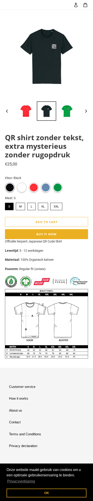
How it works (18, 398)
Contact (15, 422)
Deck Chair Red (34, 187)
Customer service (22, 387)
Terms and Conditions (25, 434)
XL (43, 205)
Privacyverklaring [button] (21, 481)
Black (10, 187)
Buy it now (46, 234)
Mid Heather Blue (46, 187)
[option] (26, 111)
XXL (56, 205)
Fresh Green (58, 187)
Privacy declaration (23, 446)
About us (15, 410)
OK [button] (46, 493)
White (22, 187)
